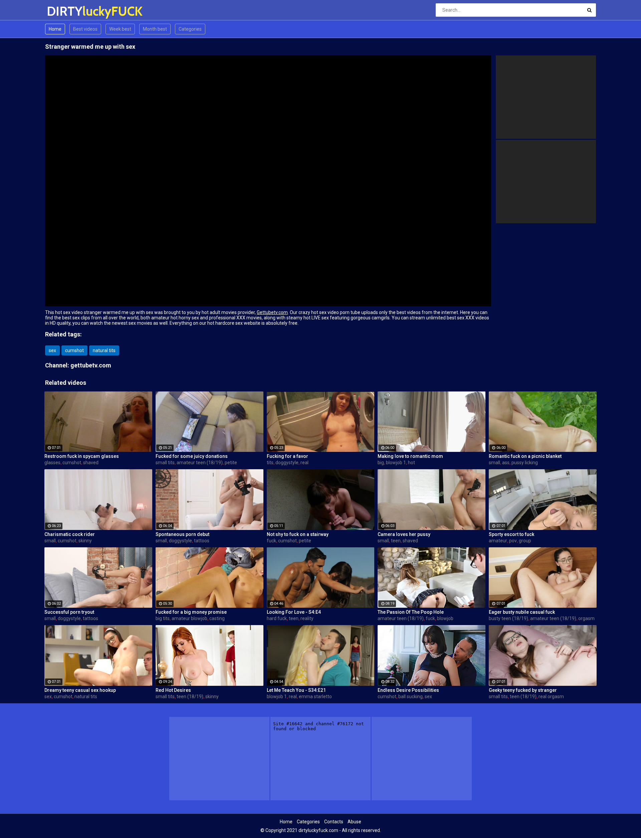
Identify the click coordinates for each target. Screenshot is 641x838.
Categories (190, 29)
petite (231, 462)
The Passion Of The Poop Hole (411, 612)
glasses (52, 462)
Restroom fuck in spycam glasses (81, 456)
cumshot (74, 350)
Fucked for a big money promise (191, 612)
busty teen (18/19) (508, 618)
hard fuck (277, 618)
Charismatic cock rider (69, 534)
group (525, 540)
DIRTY (64, 11)
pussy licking (524, 462)
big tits (163, 618)
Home (55, 29)
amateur (498, 540)
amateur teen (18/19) (200, 462)
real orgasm (551, 696)
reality (306, 618)
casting (217, 618)
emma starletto (315, 696)
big (381, 462)
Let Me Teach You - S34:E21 (296, 690)
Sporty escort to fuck (511, 534)
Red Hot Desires (173, 690)
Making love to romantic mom (410, 456)
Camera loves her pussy (404, 534)
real (304, 462)
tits (270, 462)
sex (52, 350)
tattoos (201, 540)
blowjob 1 (396, 462)
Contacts (333, 821)
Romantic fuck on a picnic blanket (525, 456)
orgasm (586, 618)
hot (411, 462)
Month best (155, 29)
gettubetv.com (90, 365)
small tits (165, 462)
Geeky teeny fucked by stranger (523, 690)
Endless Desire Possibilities (408, 690)
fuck (271, 540)
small (494, 462)
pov (513, 540)
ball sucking (410, 696)
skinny (85, 540)
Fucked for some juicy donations (192, 456)
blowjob (445, 618)
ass (505, 462)
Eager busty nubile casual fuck (522, 612)
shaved (90, 462)
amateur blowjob (189, 618)
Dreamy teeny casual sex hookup (80, 690)
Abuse (354, 821)
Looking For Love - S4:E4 (294, 612)
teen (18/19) (190, 696)
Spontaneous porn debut (182, 534)
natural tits (104, 350)
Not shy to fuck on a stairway (298, 534)
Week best (120, 29)
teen (396, 540)
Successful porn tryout (69, 612)
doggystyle (286, 462)
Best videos (85, 29)
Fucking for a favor (287, 456)
